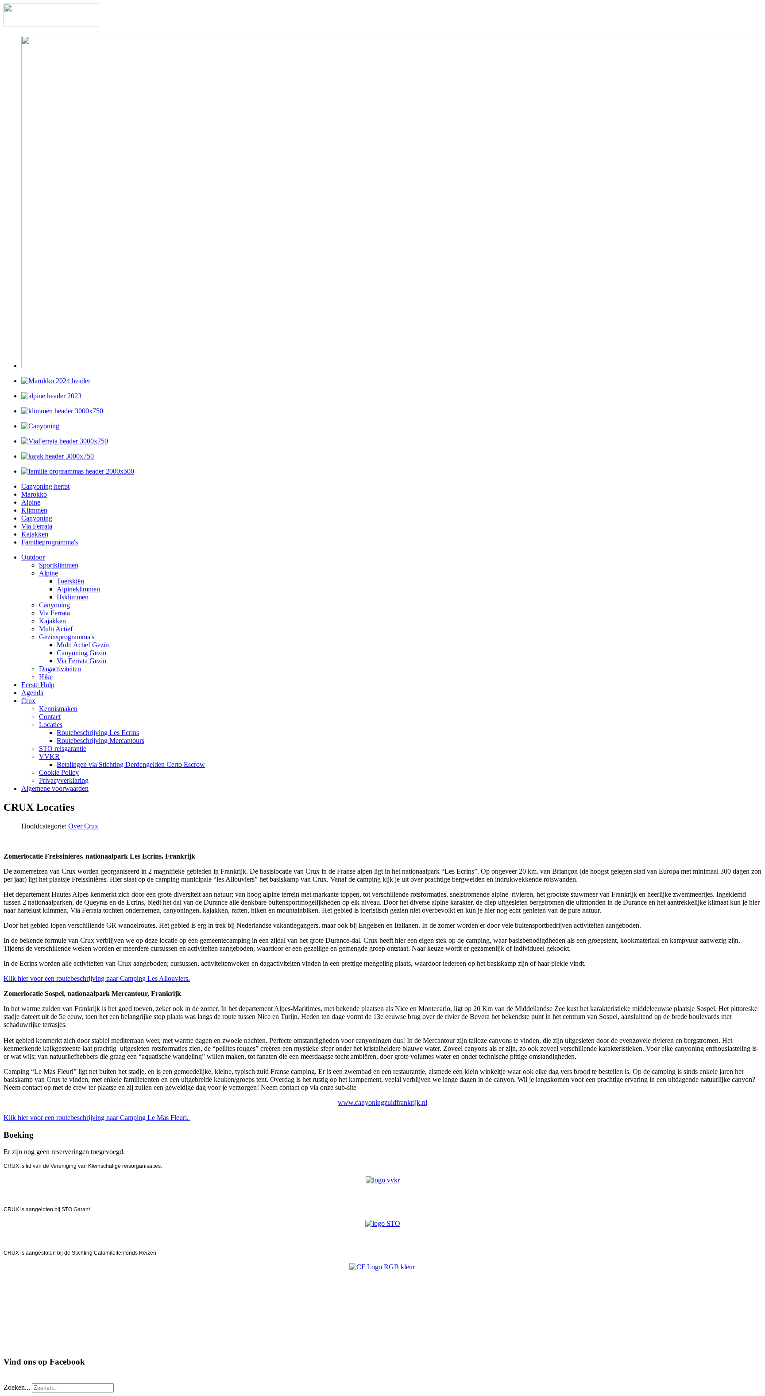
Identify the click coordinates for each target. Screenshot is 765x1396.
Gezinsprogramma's (66, 637)
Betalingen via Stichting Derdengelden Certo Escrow (131, 764)
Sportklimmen (58, 565)
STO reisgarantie (62, 748)
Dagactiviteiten (60, 669)
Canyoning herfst (45, 486)
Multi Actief (56, 629)
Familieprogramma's (49, 542)
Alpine (30, 502)
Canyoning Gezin (81, 653)
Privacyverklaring (64, 780)
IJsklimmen (73, 597)
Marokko (34, 494)
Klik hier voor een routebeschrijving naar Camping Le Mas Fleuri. (97, 1117)
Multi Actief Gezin (83, 645)
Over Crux (83, 826)
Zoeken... (17, 1387)
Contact (50, 716)
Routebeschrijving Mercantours (100, 740)
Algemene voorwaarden (55, 788)
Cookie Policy (59, 772)
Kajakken (34, 534)
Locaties (50, 724)
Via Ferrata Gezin (81, 661)
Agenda (32, 692)
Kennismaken (58, 708)
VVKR (49, 756)
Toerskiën (70, 581)
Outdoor (33, 557)
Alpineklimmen (78, 589)
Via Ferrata (36, 526)
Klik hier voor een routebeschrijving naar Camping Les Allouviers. (97, 978)
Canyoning (36, 518)
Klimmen (34, 510)
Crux (28, 700)
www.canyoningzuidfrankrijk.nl (382, 1102)
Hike (46, 677)
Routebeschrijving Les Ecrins (98, 732)
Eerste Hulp (37, 684)
